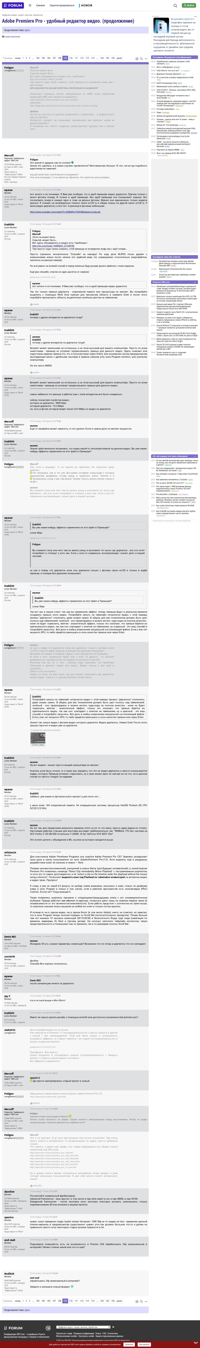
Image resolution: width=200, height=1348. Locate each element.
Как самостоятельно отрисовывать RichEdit (175, 505)
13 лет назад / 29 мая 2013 (44, 1240)
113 (87, 58)
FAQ (104, 1333)
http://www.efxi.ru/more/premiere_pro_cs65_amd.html (54, 100)
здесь (27, 30)
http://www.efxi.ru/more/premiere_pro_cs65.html (51, 1153)
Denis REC (37, 1186)
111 (76, 58)
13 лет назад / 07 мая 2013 (132, 1030)
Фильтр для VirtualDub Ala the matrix (175, 269)
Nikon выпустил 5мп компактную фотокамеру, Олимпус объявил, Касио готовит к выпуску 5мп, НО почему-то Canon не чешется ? (176, 500)
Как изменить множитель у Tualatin (171, 479)
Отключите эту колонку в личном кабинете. (172, 521)
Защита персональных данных (109, 1336)
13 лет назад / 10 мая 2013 (43, 1191)
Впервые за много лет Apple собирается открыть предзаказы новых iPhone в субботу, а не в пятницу (177, 320)
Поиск (98, 1333)
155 (107, 58)
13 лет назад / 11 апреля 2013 (45, 976)
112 (81, 58)
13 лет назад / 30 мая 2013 (44, 1273)
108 (59, 58)
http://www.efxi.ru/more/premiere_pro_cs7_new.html (53, 1167)
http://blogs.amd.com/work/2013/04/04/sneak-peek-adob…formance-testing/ (64, 106)
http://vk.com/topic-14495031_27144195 (46, 79)
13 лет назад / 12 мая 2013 (43, 1217)
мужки (36, 304)
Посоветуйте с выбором (166, 494)
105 (43, 58)
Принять (129, 1344)
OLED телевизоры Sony (167, 83)
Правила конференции (84, 1333)
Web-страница (10, 182)
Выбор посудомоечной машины (171, 116)
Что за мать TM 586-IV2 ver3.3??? (170, 483)
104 (37, 58)
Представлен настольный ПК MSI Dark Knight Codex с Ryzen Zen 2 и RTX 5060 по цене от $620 (177, 334)
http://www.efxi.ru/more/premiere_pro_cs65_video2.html (55, 1161)
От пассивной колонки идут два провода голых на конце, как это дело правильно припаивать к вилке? (177, 462)
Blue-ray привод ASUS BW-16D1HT (171, 153)
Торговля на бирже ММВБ (168, 150)
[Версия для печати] (137, 59)
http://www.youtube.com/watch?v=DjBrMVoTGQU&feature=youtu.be (65, 212)
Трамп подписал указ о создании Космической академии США (171, 353)
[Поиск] (175, 5)
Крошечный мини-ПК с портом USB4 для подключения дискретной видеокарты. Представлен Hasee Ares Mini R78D (174, 306)
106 (48, 58)
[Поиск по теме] (141, 59)
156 (113, 58)
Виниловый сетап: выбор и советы (172, 86)
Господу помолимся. (166, 109)
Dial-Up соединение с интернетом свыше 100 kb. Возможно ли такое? (176, 469)
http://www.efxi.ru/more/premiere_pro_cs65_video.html (54, 1159)
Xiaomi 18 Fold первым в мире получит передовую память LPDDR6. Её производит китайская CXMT (175, 347)
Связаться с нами (64, 1333)
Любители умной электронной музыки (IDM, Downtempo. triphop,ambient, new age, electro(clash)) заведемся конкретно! (176, 130)
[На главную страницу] (13, 5)
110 (70, 58)
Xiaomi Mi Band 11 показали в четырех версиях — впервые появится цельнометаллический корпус (177, 327)
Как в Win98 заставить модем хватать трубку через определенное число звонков (175, 512)
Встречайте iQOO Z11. (183, 19)
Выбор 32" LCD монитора (167, 125)
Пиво (159, 112)
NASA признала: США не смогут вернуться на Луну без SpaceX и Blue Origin (176, 340)
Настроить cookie (86, 1336)
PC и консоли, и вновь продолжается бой (175, 77)
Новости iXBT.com (161, 282)
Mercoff (36, 1103)
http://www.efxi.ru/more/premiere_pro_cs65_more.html (54, 1156)
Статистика (113, 1333)
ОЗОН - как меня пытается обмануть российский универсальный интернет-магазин (174, 144)
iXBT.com (61, 1340)
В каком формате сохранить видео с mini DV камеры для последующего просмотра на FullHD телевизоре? (176, 103)
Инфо (143, 155)
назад (17, 58)
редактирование (12, 36)
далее (119, 58)
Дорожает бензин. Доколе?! (169, 74)
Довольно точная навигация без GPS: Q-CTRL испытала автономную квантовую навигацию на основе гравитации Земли (177, 298)
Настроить (144, 1344)
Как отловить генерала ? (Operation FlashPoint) (177, 474)
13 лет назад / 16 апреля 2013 (45, 1013)
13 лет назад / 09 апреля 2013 (130, 68)
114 (92, 58)
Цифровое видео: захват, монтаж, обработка (22, 14)
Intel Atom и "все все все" (168, 70)
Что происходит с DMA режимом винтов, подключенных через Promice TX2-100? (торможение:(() (173, 488)
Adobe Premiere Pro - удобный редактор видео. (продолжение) (68, 20)
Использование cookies (66, 1336)
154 (102, 58)
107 (54, 58)
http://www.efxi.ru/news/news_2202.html (48, 1097)
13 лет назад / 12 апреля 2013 (45, 996)
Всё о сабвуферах (165, 67)
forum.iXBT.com (115, 1340)
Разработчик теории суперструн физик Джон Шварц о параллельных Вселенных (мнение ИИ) (177, 263)
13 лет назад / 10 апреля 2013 (45, 821)
